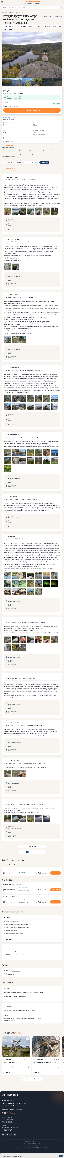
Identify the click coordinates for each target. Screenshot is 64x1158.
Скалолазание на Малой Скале (44, 1062)
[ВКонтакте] (3, 1134)
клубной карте (8, 93)
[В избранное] (27, 1038)
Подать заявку (56, 873)
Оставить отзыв (10, 169)
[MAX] (14, 1134)
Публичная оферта (32, 1145)
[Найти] (61, 7)
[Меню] (2, 2)
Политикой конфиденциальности (15, 1156)
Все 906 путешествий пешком (31, 1079)
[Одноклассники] (10, 1134)
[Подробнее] (27, 1072)
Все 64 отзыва (10, 147)
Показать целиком (9, 999)
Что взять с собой (10, 138)
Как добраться (9, 141)
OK (60, 1155)
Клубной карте (16, 971)
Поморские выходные (11, 1062)
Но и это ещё (11, 1032)
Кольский (8, 1059)
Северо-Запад (39, 1059)
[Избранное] (62, 2)
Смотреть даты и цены (33, 110)
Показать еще (32, 846)
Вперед (39, 852)
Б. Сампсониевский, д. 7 (8, 1119)
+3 (12, 1067)
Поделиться (58, 16)
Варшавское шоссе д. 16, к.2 (9, 1127)
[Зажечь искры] (61, 1094)
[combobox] (31, 7)
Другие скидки (10, 974)
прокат (8, 954)
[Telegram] (7, 1134)
